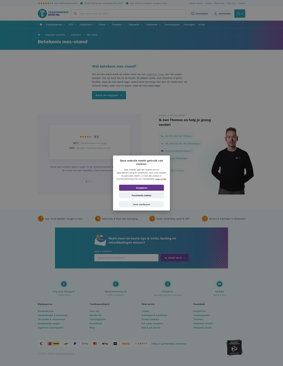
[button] (141, 204)
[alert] (141, 183)
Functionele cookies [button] (141, 195)
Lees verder (160, 178)
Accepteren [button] (141, 187)
